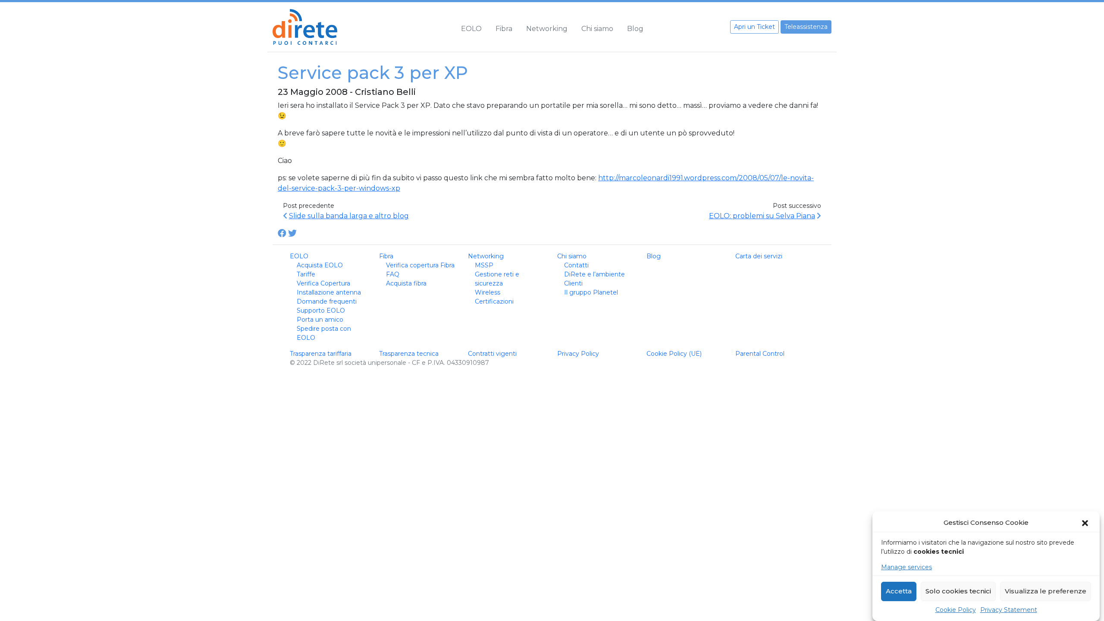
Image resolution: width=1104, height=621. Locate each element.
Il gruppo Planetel (591, 292)
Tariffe (306, 274)
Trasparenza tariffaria (320, 354)
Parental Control (759, 354)
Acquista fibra (406, 283)
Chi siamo (597, 29)
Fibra (504, 29)
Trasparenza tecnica (409, 354)
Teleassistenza (806, 27)
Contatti (576, 265)
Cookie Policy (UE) (674, 354)
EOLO (471, 29)
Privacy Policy (578, 354)
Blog (635, 29)
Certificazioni (494, 301)
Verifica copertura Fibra (420, 265)
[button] (1086, 523)
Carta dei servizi (758, 256)
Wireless (487, 292)
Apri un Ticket (754, 27)
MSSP (484, 265)
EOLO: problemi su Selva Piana (762, 216)
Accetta (899, 591)
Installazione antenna (329, 292)
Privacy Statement (1008, 610)
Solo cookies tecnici (958, 591)
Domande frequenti (327, 301)
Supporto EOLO (321, 310)
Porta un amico (320, 319)
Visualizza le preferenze (1045, 591)
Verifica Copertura (323, 283)
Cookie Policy (955, 610)
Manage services (906, 567)
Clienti (573, 283)
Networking (547, 29)
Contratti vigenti (492, 354)
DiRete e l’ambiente (594, 274)
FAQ (392, 274)
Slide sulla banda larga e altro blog (349, 216)
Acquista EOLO (320, 265)
